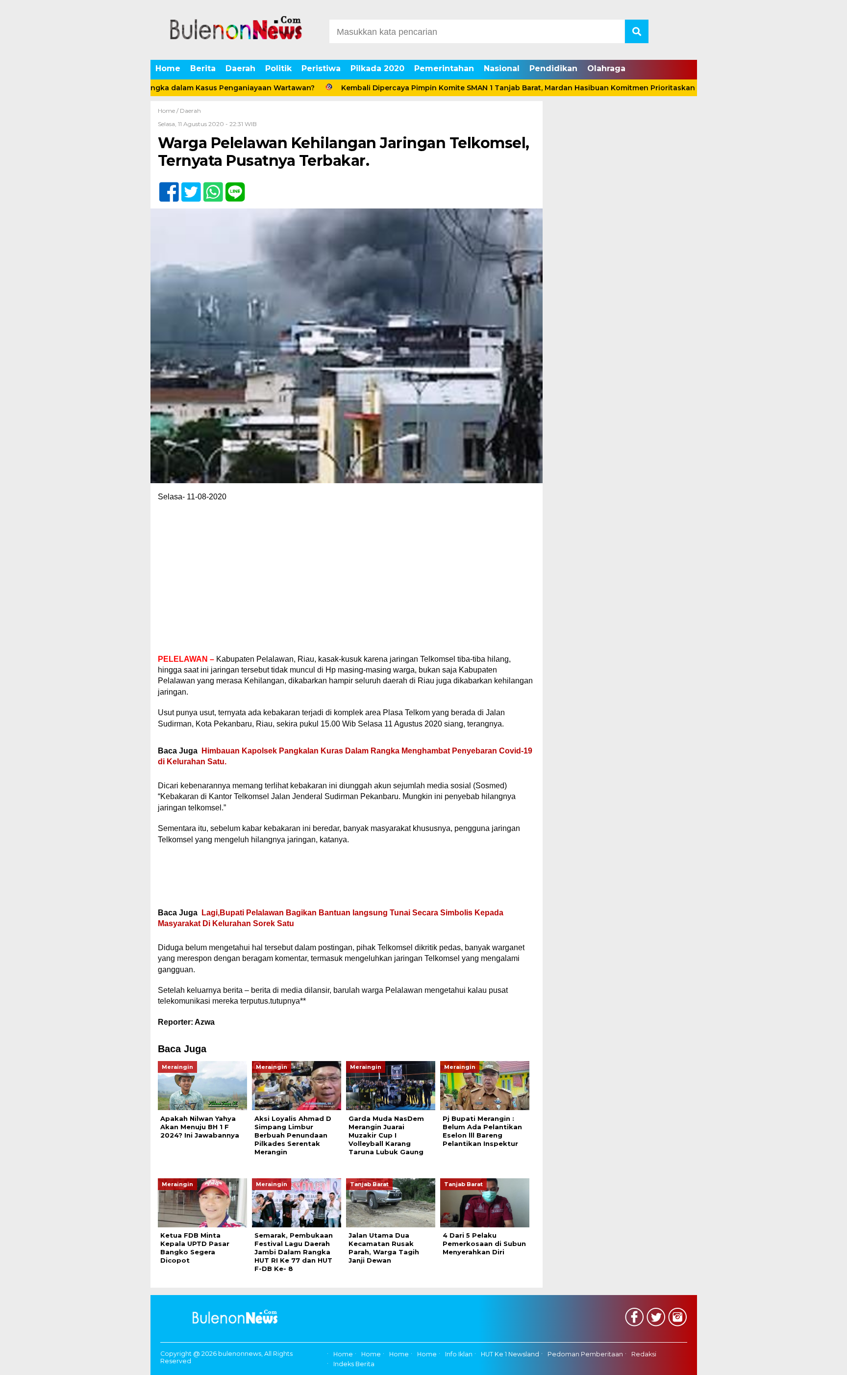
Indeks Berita (353, 1364)
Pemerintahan (444, 68)
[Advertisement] (346, 581)
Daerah (240, 68)
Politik (278, 68)
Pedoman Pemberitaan (585, 1354)
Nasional (502, 68)
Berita (203, 68)
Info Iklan (459, 1354)
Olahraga (606, 68)
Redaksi (643, 1354)
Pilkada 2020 (377, 68)
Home (167, 68)
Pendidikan (553, 68)
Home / (169, 110)
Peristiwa (321, 68)
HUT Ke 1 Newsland (510, 1354)
